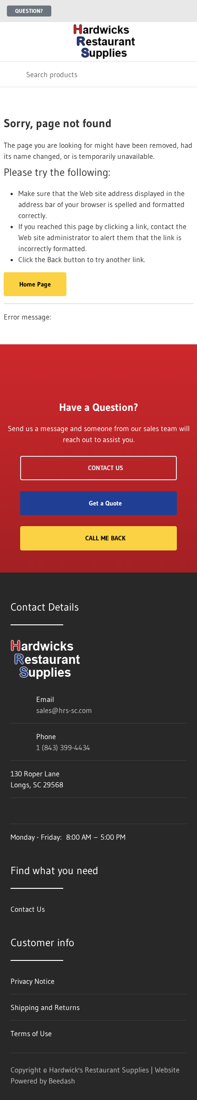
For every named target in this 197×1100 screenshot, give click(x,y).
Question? (29, 10)
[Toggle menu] (13, 41)
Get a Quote (105, 503)
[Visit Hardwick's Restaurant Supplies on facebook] (15, 810)
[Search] (13, 74)
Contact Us (105, 468)
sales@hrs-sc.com (64, 710)
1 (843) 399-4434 (63, 747)
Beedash (62, 1080)
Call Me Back (105, 538)
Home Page (35, 284)
